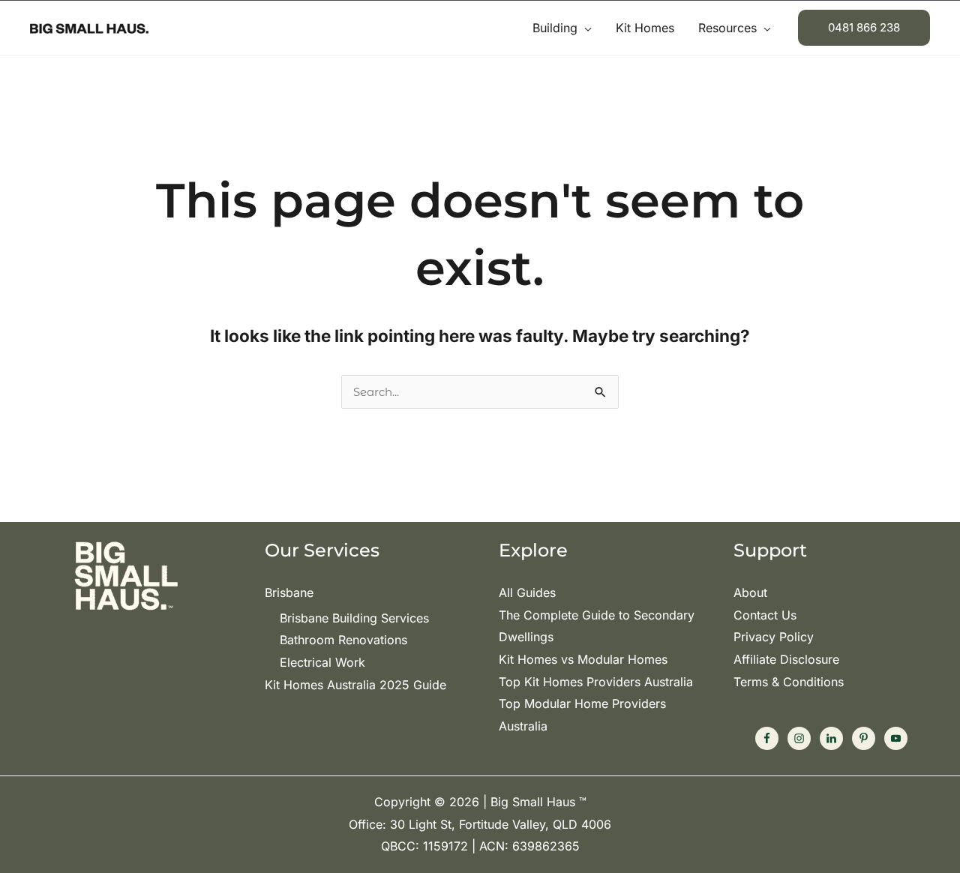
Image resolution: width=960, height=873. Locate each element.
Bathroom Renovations (343, 639)
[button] (585, 28)
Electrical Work (322, 662)
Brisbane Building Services (354, 618)
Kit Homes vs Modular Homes (583, 659)
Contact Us (765, 615)
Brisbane (289, 592)
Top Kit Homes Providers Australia (596, 681)
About (750, 592)
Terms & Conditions (789, 681)
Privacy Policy (774, 636)
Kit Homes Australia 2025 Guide (355, 684)
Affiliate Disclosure (786, 659)
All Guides (527, 592)
